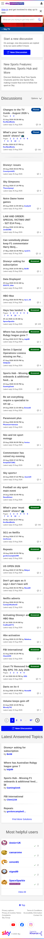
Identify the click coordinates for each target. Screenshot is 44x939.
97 (31, 720)
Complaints (6, 915)
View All (22, 892)
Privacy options (8, 910)
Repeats (7, 549)
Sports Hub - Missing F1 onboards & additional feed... (17, 376)
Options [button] (34, 98)
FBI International (12, 649)
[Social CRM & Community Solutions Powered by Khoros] (36, 933)
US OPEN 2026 (11, 566)
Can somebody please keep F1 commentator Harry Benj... (16, 243)
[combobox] (20, 20)
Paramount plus (12, 418)
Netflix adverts (11, 598)
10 (15, 141)
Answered (35, 261)
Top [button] (23, 905)
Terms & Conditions (34, 910)
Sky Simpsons (11, 181)
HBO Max (8, 295)
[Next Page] (37, 720)
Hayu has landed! (13, 310)
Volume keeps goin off (16, 701)
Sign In (41, 4)
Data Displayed (12, 279)
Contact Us (37, 915)
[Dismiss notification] (41, 11)
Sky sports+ (10, 473)
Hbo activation (11, 635)
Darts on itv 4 (11, 686)
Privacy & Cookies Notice (11, 913)
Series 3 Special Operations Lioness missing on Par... (14, 353)
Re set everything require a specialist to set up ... (15, 400)
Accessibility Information (32, 913)
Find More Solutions (22, 819)
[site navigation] (2, 3)
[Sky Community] (15, 4)
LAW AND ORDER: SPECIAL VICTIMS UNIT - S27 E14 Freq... (16, 220)
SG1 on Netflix (11, 532)
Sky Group (6, 918)
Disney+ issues (12, 165)
